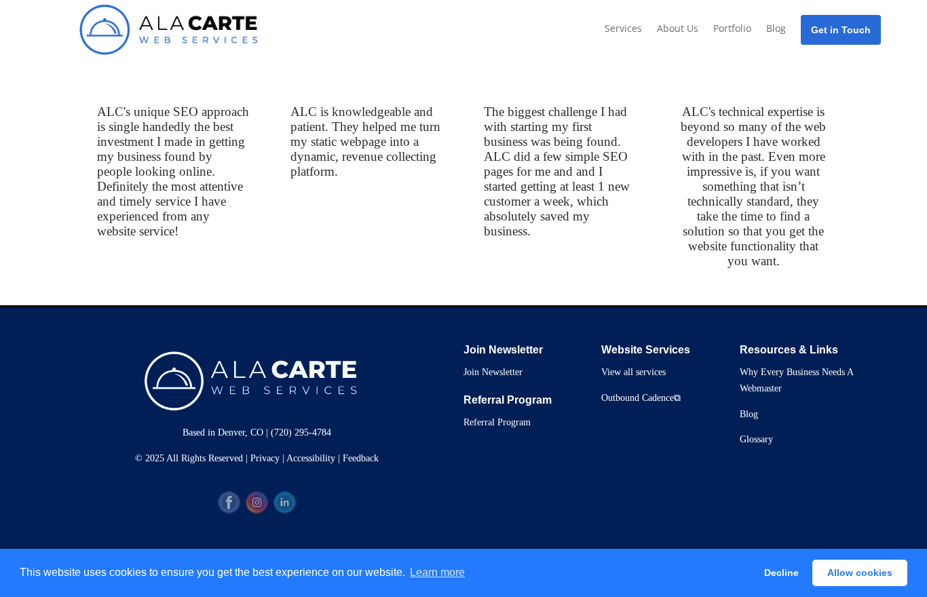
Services (623, 28)
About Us (677, 28)
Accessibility (310, 458)
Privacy (265, 458)
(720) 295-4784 (301, 432)
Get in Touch (841, 29)
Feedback (361, 458)
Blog (776, 28)
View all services (633, 372)
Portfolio (732, 28)
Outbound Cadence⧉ (641, 398)
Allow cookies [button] (859, 572)
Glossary (756, 439)
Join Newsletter (493, 372)
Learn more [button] (437, 572)
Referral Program (497, 422)
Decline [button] (781, 572)
